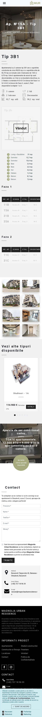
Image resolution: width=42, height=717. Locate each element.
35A (6, 221)
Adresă (13, 571)
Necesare (8, 712)
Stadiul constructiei (29, 646)
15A (6, 210)
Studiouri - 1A (21, 393)
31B (6, 216)
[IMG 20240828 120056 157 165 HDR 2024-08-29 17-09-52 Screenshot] (11, 301)
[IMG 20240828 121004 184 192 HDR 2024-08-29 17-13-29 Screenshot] (30, 330)
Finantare (25, 650)
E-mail (13, 589)
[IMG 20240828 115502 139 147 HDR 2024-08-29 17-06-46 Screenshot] (11, 316)
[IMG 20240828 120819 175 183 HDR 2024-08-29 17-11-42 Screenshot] (30, 316)
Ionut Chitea (15, 581)
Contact (5, 657)
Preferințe (27, 712)
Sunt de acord (22, 707)
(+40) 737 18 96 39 (18, 584)
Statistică (8, 714)
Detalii (30, 407)
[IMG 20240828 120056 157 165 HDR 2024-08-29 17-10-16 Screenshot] (30, 301)
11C (6, 255)
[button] (15, 415)
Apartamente (7, 646)
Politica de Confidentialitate (28, 658)
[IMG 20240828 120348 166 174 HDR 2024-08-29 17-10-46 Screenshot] (11, 330)
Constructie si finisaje (11, 650)
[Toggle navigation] (4, 3)
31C (6, 260)
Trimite (8, 560)
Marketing (27, 714)
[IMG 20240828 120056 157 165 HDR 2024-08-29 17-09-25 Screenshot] (11, 286)
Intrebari (24, 653)
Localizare (6, 653)
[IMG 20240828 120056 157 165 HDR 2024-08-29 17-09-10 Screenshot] (30, 286)
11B (6, 205)
